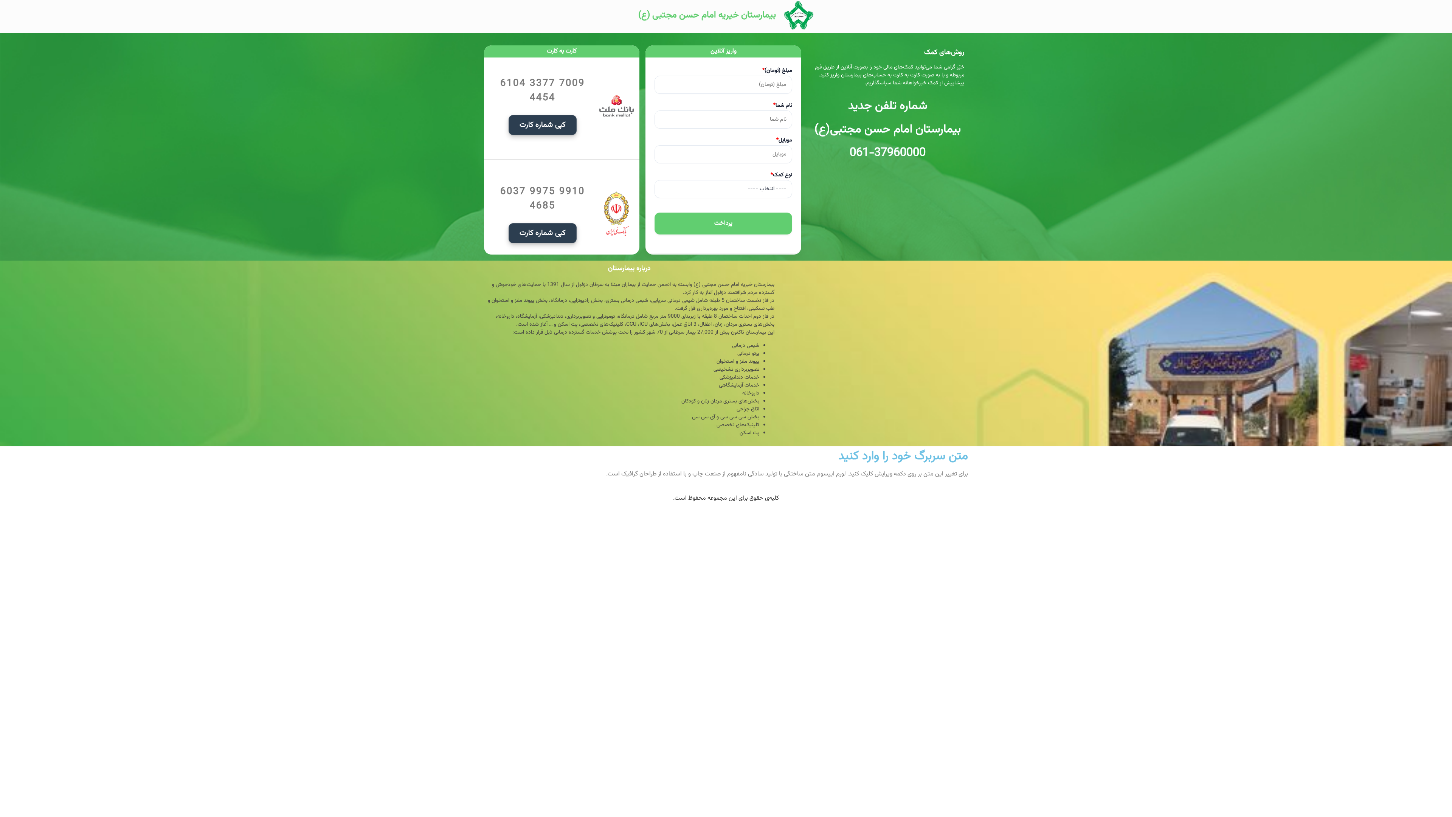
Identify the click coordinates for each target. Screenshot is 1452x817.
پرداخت (723, 223)
